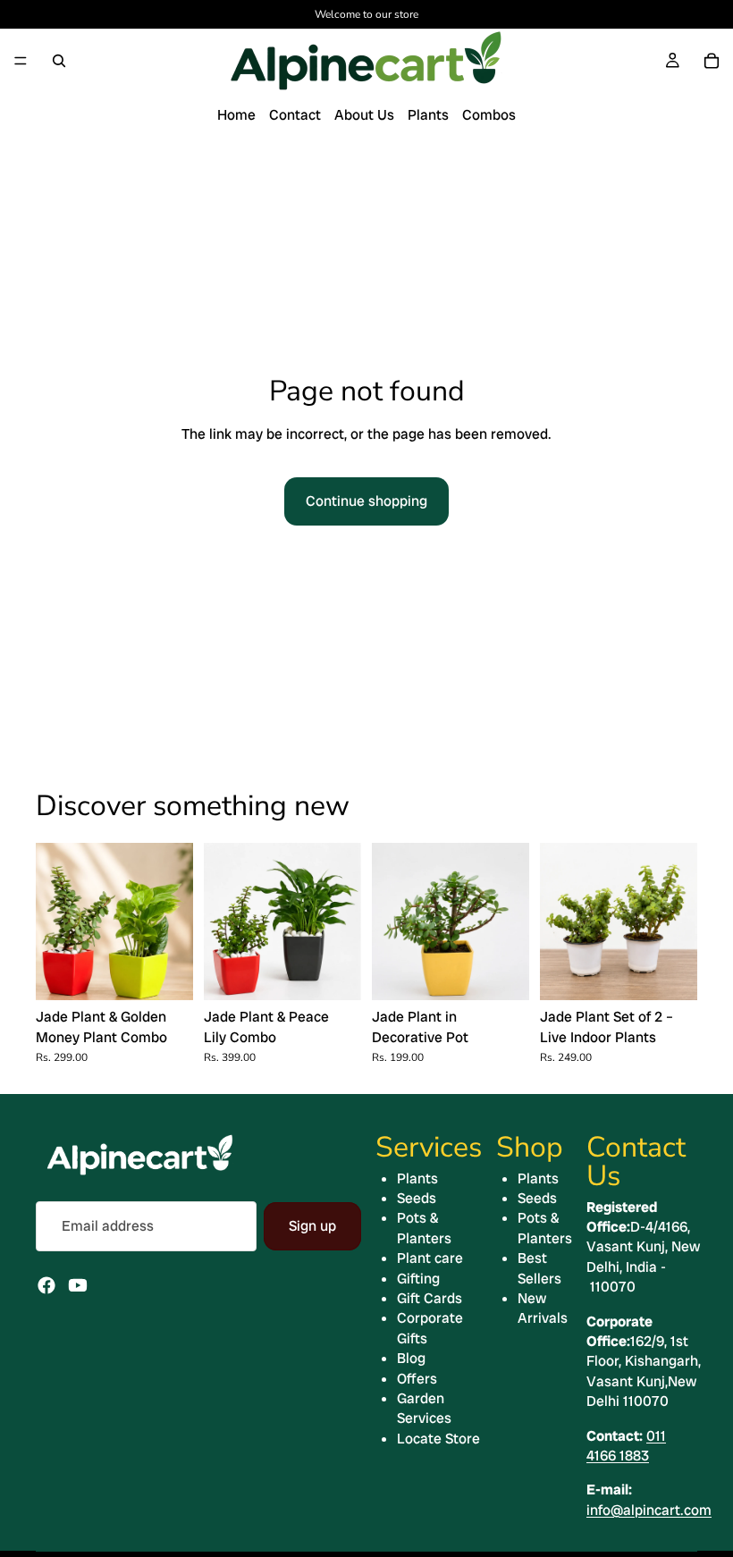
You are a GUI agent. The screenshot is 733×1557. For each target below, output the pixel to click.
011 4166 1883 (626, 1446)
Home (236, 114)
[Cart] (711, 60)
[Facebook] (46, 1285)
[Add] (165, 973)
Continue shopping (366, 501)
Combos (489, 114)
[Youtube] (77, 1285)
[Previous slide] (55, 921)
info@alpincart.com (649, 1510)
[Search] (59, 60)
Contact (295, 114)
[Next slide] (173, 921)
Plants (428, 114)
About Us (364, 114)
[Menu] (20, 60)
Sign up (312, 1225)
